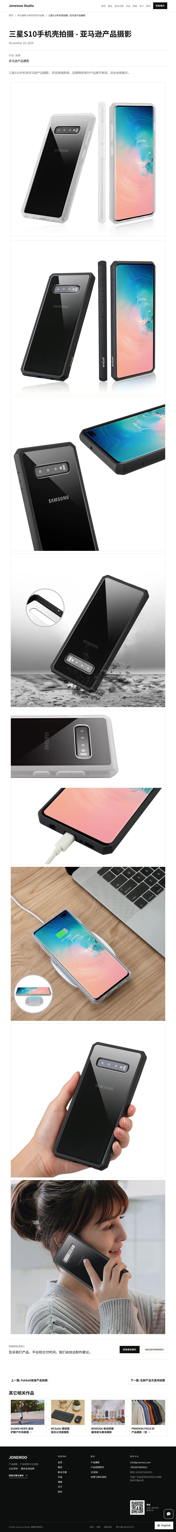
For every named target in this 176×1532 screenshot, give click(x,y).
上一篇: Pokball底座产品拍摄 (29, 1380)
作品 (128, 6)
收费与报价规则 (98, 1477)
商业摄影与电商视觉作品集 (30, 15)
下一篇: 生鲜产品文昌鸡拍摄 (147, 1380)
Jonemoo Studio (21, 5)
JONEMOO (18, 1457)
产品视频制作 (97, 1467)
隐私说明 (108, 1527)
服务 (110, 6)
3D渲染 (94, 1472)
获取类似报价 (129, 1349)
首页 (103, 6)
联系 (148, 6)
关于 (142, 6)
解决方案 (119, 6)
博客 (135, 6)
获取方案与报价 (18, 1475)
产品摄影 (95, 1462)
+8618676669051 (154, 1349)
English (166, 1525)
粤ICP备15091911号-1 (125, 1527)
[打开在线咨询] (168, 1514)
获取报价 (160, 5)
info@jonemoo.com (140, 1462)
